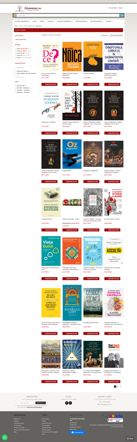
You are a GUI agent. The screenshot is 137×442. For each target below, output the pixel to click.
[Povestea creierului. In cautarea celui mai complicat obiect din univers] (113, 303)
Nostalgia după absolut (90, 322)
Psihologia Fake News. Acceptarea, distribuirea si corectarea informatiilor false (71, 269)
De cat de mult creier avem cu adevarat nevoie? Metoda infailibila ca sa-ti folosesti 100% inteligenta (50, 323)
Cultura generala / (29, 26)
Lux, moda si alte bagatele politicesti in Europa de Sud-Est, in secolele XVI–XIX (92, 371)
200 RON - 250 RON (23, 92)
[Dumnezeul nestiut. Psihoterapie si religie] (72, 354)
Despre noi (17, 419)
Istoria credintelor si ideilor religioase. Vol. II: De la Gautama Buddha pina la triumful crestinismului (113, 123)
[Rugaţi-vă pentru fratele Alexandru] (72, 56)
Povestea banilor (46, 219)
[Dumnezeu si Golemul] (51, 105)
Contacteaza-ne (78, 432)
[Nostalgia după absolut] (93, 303)
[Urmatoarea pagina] (120, 386)
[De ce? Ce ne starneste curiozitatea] (51, 56)
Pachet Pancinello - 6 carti (70, 219)
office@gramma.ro (106, 404)
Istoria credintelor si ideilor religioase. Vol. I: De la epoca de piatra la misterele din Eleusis (92, 123)
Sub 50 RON (21, 86)
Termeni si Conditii (19, 427)
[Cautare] (121, 15)
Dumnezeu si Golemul (48, 122)
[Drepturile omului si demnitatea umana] (113, 56)
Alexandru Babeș (22, 71)
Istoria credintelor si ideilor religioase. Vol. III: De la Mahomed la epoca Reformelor (50, 171)
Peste (19, 49)
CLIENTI (44, 415)
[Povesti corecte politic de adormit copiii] (72, 105)
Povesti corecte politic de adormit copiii (70, 123)
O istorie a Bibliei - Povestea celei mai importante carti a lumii (92, 220)
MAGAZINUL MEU (20, 415)
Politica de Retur (46, 430)
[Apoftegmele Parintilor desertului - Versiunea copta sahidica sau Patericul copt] (72, 303)
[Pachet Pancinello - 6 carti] (72, 202)
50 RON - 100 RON (22, 88)
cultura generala (20, 39)
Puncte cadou (18, 425)
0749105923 (105, 402)
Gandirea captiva (88, 73)
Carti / (21, 26)
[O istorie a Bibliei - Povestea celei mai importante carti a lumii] (93, 202)
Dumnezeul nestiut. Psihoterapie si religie (69, 371)
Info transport (46, 425)
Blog (15, 432)
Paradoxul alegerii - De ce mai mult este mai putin (92, 268)
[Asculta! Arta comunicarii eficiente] (113, 251)
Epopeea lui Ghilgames (90, 170)
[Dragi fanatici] (72, 154)
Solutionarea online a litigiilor (50, 432)
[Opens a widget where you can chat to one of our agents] (130, 438)
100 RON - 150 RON (23, 90)
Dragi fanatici (66, 170)
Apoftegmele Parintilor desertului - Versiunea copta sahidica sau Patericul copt (71, 323)
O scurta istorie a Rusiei (112, 219)
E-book (44, 421)
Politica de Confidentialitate (34, 407)
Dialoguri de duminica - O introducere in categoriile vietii (112, 371)
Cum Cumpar (45, 419)
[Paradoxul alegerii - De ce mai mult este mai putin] (93, 251)
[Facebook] (66, 403)
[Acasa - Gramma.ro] (28, 8)
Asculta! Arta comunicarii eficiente (112, 268)
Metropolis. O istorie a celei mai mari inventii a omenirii (50, 371)
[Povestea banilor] (51, 202)
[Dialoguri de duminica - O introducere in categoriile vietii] (113, 354)
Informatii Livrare (47, 423)
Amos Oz (20, 77)
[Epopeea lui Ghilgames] (93, 154)
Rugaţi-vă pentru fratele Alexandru (70, 74)
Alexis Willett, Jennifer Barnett (26, 73)
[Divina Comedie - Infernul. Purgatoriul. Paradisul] (113, 154)
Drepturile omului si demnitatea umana (110, 74)
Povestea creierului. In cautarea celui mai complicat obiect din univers (113, 323)
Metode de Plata (46, 427)
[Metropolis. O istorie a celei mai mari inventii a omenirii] (51, 354)
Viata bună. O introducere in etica (50, 268)
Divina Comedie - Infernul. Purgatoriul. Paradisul (112, 171)
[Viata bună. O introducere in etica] (51, 251)
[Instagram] (70, 403)
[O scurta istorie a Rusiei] (113, 202)
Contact (16, 421)
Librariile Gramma (19, 423)
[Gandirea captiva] (93, 56)
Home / (16, 26)
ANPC (43, 434)
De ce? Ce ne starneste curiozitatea (48, 74)
